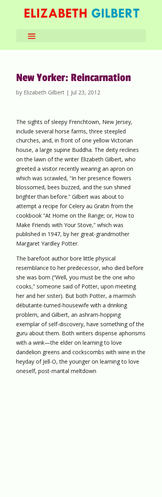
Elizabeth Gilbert (44, 92)
